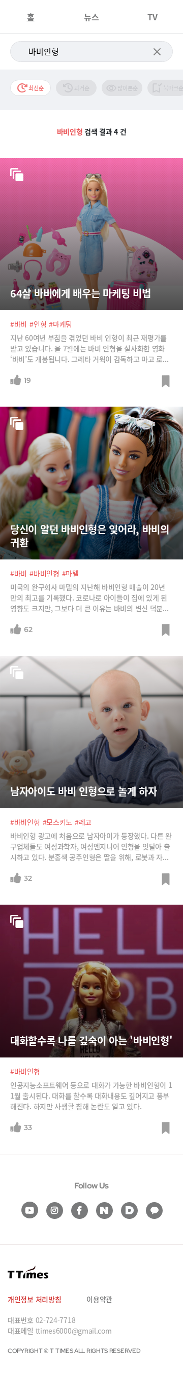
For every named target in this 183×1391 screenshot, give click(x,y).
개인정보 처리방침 (34, 1299)
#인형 (37, 323)
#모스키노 (58, 821)
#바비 (18, 323)
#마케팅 (60, 323)
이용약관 (99, 1299)
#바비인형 (44, 573)
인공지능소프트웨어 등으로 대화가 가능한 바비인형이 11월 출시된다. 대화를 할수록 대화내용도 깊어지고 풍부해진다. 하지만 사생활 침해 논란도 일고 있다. (91, 1095)
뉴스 (91, 17)
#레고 (83, 821)
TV (152, 17)
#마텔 (70, 573)
